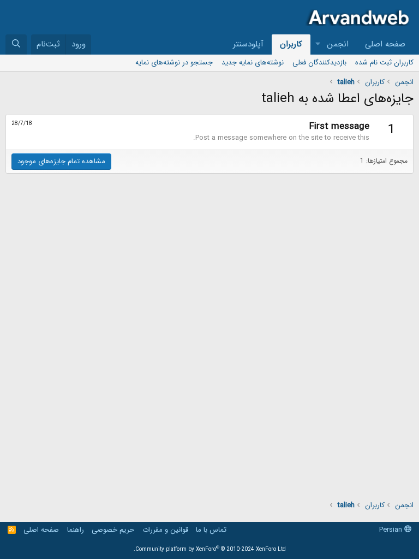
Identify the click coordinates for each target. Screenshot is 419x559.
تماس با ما (211, 530)
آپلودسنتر (248, 44)
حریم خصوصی (113, 530)
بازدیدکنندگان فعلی (319, 62)
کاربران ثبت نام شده (384, 62)
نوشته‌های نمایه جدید (253, 62)
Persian (391, 530)
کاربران (291, 44)
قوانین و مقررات (165, 530)
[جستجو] (16, 44)
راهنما (75, 530)
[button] (318, 44)
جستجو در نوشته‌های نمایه (174, 62)
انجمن (338, 44)
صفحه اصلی (385, 44)
